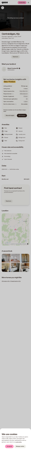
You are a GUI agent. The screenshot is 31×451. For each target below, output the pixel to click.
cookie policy (18, 442)
